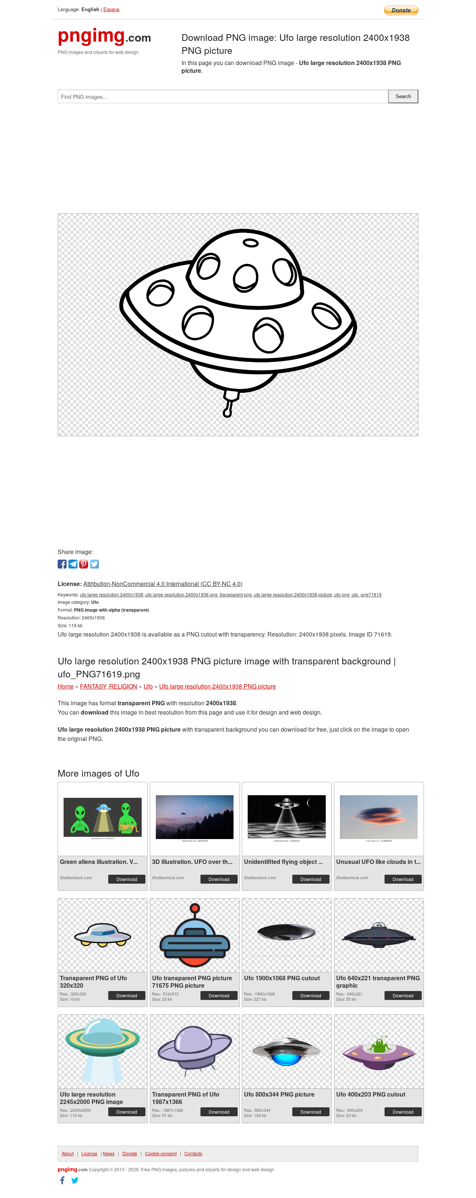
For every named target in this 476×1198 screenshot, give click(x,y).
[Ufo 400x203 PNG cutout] (379, 1051)
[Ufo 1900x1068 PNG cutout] (287, 935)
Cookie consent (161, 1153)
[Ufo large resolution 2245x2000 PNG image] (102, 1052)
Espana (111, 9)
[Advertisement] (238, 161)
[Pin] (83, 564)
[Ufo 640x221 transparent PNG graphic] (379, 935)
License (89, 1153)
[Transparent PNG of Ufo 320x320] (102, 935)
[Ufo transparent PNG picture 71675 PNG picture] (195, 935)
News (109, 1153)
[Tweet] (94, 564)
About (68, 1153)
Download (126, 879)
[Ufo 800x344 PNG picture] (287, 1052)
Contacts (193, 1153)
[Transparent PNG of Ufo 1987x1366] (195, 1051)
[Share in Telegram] (72, 564)
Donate (129, 1153)
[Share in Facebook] (62, 564)
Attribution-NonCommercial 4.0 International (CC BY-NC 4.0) (162, 583)
